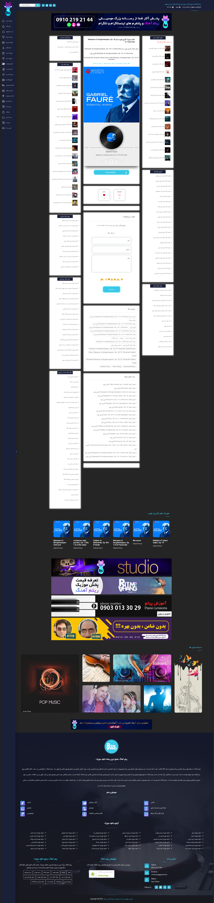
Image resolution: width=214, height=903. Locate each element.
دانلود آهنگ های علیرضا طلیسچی (162, 258)
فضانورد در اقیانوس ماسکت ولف (70, 397)
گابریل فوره (133, 327)
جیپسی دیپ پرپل (74, 454)
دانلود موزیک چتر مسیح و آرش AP (64, 101)
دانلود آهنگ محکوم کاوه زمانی (158, 150)
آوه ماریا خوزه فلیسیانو (73, 438)
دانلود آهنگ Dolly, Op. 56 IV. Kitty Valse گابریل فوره (118, 422)
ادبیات (29, 802)
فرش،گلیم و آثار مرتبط (157, 813)
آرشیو (148, 711)
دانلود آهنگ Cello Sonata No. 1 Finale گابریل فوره (119, 384)
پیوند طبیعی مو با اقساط (72, 42)
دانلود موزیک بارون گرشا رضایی (71, 241)
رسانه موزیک (37, 872)
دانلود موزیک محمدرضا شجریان (161, 839)
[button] (169, 531)
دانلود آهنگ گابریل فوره (129, 345)
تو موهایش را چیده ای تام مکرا (71, 392)
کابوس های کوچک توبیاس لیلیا (71, 469)
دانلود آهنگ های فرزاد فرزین (164, 227)
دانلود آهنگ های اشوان (165, 243)
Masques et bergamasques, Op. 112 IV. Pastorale (121, 542)
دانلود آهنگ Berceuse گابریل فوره (124, 388)
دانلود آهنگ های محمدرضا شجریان (162, 273)
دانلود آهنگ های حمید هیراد (163, 268)
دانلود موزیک (132, 320)
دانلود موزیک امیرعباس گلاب (99, 848)
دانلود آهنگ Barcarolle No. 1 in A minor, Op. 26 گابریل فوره (115, 411)
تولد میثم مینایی (167, 336)
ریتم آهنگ (115, 338)
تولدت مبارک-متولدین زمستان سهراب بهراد (161, 300)
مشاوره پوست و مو (74, 52)
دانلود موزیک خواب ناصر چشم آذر (70, 324)
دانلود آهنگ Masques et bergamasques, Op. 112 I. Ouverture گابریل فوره (110, 456)
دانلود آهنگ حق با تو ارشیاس (158, 126)
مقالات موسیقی (90, 680)
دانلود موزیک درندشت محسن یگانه (70, 283)
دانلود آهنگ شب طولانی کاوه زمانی (157, 48)
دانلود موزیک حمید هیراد (163, 848)
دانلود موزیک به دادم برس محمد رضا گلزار (68, 226)
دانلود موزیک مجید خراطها (131, 836)
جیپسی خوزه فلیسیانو (73, 407)
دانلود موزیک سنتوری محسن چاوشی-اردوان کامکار (67, 288)
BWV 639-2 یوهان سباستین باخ (70, 474)
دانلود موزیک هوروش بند (100, 833)
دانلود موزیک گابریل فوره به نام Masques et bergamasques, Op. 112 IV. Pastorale (111, 40)
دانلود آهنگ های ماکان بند (164, 201)
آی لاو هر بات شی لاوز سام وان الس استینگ (68, 490)
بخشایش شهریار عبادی (73, 377)
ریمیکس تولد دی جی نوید (164, 331)
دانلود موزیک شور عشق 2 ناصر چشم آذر (69, 319)
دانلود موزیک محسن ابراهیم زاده (98, 836)
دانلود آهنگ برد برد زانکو (159, 111)
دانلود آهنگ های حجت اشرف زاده (162, 253)
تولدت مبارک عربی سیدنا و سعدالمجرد (162, 290)
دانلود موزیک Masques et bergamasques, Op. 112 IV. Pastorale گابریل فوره (113, 316)
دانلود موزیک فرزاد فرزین (37, 836)
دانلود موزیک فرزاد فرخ (132, 842)
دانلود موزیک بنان (196, 833)
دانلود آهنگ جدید (53, 877)
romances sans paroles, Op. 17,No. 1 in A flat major (81, 542)
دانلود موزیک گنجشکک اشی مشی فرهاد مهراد (67, 350)
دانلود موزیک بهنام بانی (69, 836)
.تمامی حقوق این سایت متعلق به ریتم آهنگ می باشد (118, 899)
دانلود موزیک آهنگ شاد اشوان (65, 93)
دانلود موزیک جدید (131, 338)
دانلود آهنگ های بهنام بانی (164, 232)
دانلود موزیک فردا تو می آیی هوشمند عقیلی (68, 299)
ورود (176, 7)
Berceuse (137, 540)
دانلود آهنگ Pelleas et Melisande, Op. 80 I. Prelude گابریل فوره (114, 430)
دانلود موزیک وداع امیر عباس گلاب (70, 251)
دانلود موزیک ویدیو (29, 877)
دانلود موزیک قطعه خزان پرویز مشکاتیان (69, 340)
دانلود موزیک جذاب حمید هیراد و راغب (63, 156)
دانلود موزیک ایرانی (116, 345)
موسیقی (91, 807)
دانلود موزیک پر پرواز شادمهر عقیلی (70, 334)
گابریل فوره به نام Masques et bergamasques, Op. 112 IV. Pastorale (107, 48)
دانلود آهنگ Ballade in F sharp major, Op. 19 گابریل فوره (116, 395)
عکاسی (153, 802)
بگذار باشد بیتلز (74, 495)
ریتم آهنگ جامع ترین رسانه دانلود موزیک (111, 759)
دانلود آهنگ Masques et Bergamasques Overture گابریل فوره (114, 392)
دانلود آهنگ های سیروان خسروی (163, 181)
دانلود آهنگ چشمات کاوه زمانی (157, 87)
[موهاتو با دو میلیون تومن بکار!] (111, 629)
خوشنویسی (30, 813)
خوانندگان (180, 711)
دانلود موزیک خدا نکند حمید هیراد (70, 236)
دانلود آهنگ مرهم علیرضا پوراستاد (157, 119)
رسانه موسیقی (27, 872)
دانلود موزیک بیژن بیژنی (194, 839)
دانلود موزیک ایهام (133, 848)
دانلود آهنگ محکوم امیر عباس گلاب (156, 134)
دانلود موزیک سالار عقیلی (69, 839)
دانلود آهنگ (135, 48)
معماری (29, 807)
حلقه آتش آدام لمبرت (73, 464)
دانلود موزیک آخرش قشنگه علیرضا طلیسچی (62, 179)
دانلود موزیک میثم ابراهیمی (162, 842)
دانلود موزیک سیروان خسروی (130, 833)
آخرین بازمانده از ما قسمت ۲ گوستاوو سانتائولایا (67, 402)
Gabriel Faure (105, 366)
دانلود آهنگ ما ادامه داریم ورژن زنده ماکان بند (154, 103)
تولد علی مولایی (167, 326)
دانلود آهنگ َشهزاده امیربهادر (158, 72)
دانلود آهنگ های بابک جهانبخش (162, 191)
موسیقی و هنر (111, 792)
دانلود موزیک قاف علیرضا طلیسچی (70, 231)
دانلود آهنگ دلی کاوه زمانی (158, 64)
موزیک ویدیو (27, 711)
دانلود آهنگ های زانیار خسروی (163, 186)
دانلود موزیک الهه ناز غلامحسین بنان (70, 355)
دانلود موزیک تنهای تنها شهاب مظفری (69, 246)
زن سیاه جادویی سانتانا (73, 418)
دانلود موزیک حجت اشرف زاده (193, 848)
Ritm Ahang (117, 366)
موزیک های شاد (90, 711)
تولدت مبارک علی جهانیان (164, 341)
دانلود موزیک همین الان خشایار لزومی (63, 148)
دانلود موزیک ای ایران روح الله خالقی (70, 314)
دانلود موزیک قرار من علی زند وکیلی (70, 220)
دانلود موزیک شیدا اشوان (66, 187)
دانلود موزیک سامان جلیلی (131, 845)
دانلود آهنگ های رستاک (164, 196)
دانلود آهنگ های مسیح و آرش (163, 212)
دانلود (69, 872)
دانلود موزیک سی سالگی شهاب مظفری (69, 267)
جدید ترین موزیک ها (121, 680)
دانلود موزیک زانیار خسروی (99, 839)
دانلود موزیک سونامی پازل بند (65, 140)
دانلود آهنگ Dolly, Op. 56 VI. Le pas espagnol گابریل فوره (116, 414)
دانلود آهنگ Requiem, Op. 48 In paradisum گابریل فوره (117, 403)
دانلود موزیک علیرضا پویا (69, 842)
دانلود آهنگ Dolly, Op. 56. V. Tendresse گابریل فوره (118, 418)
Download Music (110, 172)
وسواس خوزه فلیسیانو (73, 433)
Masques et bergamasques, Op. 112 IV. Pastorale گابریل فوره (111, 53)
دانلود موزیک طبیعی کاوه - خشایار (64, 117)
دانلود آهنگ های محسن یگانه (163, 222)
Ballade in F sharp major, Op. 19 (160, 541)
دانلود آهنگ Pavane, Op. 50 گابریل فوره (122, 437)
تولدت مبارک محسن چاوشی (164, 347)
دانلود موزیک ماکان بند (132, 839)
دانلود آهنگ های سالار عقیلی (164, 217)
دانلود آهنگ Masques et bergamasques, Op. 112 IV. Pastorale (116, 341)
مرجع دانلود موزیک (41, 877)
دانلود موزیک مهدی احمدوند (193, 842)
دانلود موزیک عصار (196, 836)
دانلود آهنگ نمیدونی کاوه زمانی (157, 95)
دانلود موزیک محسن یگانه (37, 839)
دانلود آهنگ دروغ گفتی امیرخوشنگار (157, 158)
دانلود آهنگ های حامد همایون (163, 263)
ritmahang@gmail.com (159, 874)
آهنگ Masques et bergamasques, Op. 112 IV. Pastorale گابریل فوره (115, 334)
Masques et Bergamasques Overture (60, 542)
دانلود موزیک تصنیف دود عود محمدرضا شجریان (67, 304)
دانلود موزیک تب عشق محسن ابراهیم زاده (62, 132)
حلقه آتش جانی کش (73, 443)
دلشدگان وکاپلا (74, 387)
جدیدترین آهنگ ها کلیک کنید (163, 42)
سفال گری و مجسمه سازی (158, 807)
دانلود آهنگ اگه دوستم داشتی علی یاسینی (155, 142)
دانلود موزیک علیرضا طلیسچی (193, 845)
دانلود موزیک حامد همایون (69, 833)
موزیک (121, 338)
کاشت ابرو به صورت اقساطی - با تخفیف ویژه (68, 47)
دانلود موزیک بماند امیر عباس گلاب (70, 262)
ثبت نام (169, 7)
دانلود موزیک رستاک (101, 842)
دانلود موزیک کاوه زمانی (37, 842)
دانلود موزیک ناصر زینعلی (37, 848)
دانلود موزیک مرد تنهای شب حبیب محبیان (68, 345)
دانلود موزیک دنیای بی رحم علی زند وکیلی (68, 256)
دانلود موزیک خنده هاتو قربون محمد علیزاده (62, 171)
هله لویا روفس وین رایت (72, 484)
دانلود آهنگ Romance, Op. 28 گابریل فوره (122, 441)
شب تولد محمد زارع (166, 321)
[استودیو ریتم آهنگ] (111, 724)
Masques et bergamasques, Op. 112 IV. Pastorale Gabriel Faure (112, 349)
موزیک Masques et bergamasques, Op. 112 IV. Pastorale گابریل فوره (114, 324)
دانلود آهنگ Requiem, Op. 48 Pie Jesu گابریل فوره (119, 433)
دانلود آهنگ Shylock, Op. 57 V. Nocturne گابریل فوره (118, 399)
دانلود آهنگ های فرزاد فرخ (164, 248)
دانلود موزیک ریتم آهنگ (38, 882)
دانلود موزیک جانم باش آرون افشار (64, 195)
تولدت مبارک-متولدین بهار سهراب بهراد (162, 316)
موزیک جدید (50, 882)
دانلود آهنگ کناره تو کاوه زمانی (158, 80)
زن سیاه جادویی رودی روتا (72, 423)
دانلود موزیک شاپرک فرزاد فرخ (65, 163)
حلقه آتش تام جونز (73, 413)
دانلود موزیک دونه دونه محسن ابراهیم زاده (62, 202)
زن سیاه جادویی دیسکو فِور (72, 448)
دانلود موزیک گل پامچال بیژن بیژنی (70, 360)
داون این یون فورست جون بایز (71, 500)
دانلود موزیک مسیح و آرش (68, 845)
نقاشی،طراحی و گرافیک (96, 813)
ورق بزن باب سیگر (74, 382)
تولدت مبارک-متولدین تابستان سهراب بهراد (161, 311)
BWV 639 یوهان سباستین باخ (71, 479)
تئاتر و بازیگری (93, 802)
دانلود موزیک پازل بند (164, 836)
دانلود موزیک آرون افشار (69, 848)
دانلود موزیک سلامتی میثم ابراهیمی (64, 85)
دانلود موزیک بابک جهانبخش (99, 845)
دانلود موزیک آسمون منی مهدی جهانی (63, 124)
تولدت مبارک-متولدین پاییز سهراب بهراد (161, 305)
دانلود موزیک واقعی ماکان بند (65, 78)
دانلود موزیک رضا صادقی (37, 833)
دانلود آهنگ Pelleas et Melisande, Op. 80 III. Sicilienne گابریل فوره (113, 426)
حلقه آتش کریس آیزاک (72, 459)
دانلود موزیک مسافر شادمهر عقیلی (70, 309)
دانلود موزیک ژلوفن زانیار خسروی (64, 109)
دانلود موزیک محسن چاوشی (162, 833)
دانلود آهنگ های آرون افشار (164, 207)
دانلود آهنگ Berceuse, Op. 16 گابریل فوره (122, 407)
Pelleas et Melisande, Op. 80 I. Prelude (101, 542)
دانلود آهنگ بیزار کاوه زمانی (158, 56)
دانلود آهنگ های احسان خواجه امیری (161, 237)
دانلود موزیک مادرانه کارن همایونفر (70, 329)
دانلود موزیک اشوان (164, 845)
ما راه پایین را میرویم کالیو (72, 428)
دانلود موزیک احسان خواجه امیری (35, 845)
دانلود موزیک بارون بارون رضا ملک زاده (63, 70)
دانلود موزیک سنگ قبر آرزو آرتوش (70, 293)
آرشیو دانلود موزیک (111, 823)
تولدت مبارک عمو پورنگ (165, 295)
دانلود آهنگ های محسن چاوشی (163, 176)
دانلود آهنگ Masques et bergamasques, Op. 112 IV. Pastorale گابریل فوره (113, 331)
